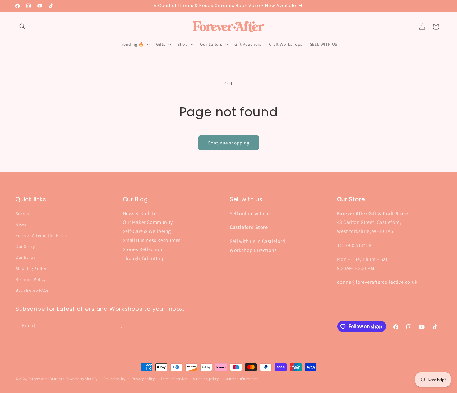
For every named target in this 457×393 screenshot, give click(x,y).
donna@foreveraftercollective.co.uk (377, 282)
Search (22, 213)
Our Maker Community (148, 222)
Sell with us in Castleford (257, 241)
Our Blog (135, 199)
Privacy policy (143, 378)
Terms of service (174, 378)
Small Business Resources (152, 240)
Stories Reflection (143, 249)
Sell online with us (250, 213)
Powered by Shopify (82, 378)
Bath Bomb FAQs (32, 290)
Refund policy (115, 378)
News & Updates (141, 213)
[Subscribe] (120, 326)
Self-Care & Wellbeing (147, 231)
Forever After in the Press (41, 235)
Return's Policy (31, 279)
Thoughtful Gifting (144, 258)
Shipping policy (206, 378)
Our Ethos (25, 257)
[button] (22, 26)
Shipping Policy (31, 268)
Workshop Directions (253, 250)
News (21, 224)
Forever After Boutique (46, 378)
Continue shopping (229, 143)
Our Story (25, 246)
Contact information (241, 378)
